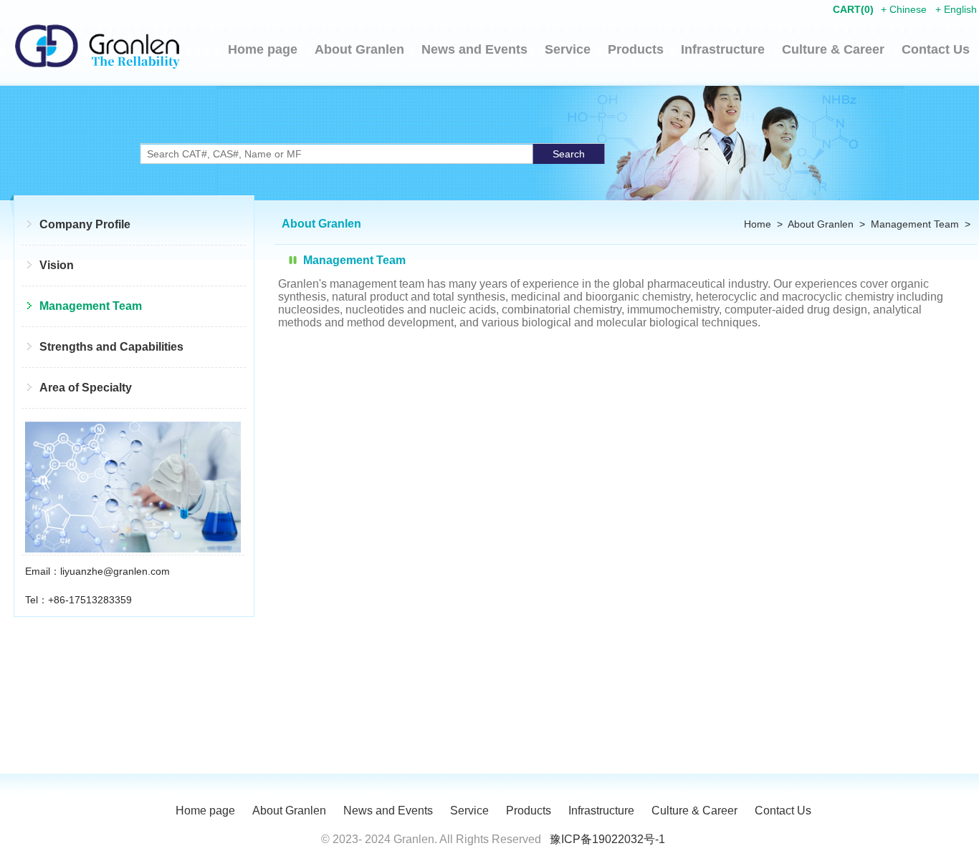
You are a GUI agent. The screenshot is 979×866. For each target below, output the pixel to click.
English (960, 9)
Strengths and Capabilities (111, 347)
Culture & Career (833, 49)
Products (636, 49)
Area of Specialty (85, 387)
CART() (853, 9)
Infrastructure (723, 49)
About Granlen (359, 49)
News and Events (474, 49)
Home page (262, 49)
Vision (56, 265)
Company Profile (84, 224)
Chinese (908, 9)
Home (757, 224)
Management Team (90, 306)
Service (568, 49)
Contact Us (936, 49)
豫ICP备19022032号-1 (607, 839)
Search (569, 154)
